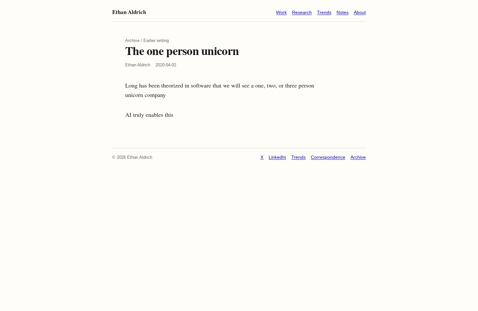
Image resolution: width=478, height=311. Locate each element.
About (360, 12)
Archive (358, 157)
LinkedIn (277, 157)
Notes (343, 12)
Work (281, 12)
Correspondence (328, 157)
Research (302, 12)
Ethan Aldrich (129, 12)
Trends (324, 12)
